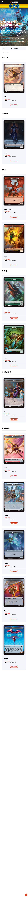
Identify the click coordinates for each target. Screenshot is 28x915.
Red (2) (4, 170)
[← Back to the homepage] (14, 2)
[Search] (3, 52)
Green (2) (5, 271)
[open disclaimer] (26, 894)
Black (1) (5, 113)
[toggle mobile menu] (2, 2)
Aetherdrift (16, 20)
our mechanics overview (11, 34)
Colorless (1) (6, 372)
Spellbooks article (12, 40)
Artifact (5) (6, 428)
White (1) (5, 57)
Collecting (11, 33)
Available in (14, 104)
